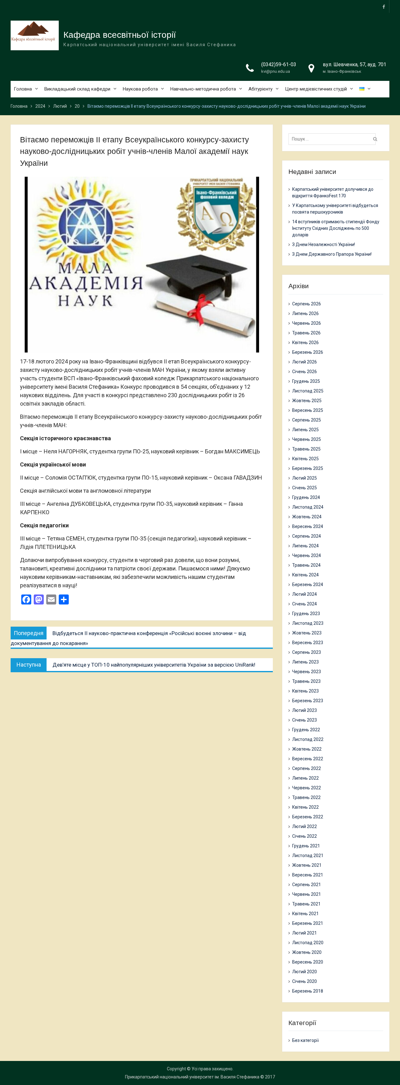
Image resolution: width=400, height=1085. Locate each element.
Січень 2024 (304, 603)
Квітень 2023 (305, 690)
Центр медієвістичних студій (316, 89)
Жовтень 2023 (307, 632)
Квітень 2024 (305, 574)
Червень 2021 (306, 894)
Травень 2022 (306, 797)
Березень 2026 (307, 352)
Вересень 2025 (307, 410)
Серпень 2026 (306, 303)
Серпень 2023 (306, 652)
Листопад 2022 (307, 739)
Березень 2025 (307, 468)
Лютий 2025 (304, 478)
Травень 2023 (306, 681)
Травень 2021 (306, 903)
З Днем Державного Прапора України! (332, 254)
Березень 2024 (307, 584)
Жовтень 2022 (307, 749)
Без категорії (305, 1040)
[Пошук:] (333, 138)
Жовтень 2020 (307, 952)
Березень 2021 (307, 923)
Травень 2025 (306, 448)
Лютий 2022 (304, 826)
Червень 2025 (306, 439)
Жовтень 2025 (307, 400)
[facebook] (384, 6)
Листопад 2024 (307, 507)
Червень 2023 (306, 671)
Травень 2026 (306, 332)
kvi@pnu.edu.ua (275, 71)
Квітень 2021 (305, 913)
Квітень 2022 (305, 807)
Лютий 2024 (304, 594)
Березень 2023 (307, 700)
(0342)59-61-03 (278, 64)
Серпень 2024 (306, 536)
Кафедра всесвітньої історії (119, 35)
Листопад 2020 (307, 942)
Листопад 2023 (307, 623)
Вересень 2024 (307, 526)
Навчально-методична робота (203, 89)
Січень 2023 (304, 720)
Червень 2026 (306, 323)
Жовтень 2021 (307, 865)
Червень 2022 (306, 787)
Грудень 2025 (306, 381)
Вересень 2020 (307, 961)
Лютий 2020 (304, 971)
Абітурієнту (260, 89)
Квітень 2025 (305, 458)
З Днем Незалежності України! (323, 244)
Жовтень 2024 (307, 516)
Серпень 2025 (306, 419)
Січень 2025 (304, 487)
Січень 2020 (304, 981)
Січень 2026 (304, 371)
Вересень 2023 (307, 642)
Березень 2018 (307, 991)
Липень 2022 (305, 778)
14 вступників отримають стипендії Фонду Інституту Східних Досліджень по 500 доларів (335, 228)
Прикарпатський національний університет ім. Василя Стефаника (192, 1076)
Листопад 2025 (307, 390)
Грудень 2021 (306, 845)
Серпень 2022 (306, 768)
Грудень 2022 (306, 729)
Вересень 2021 (307, 874)
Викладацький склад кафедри (77, 89)
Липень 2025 (305, 429)
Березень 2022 (307, 816)
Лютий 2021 (304, 932)
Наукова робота (140, 89)
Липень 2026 (305, 313)
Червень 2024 (306, 555)
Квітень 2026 (305, 342)
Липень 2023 (305, 661)
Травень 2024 (306, 565)
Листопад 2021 (307, 855)
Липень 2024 (305, 545)
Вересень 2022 (307, 758)
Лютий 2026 (304, 361)
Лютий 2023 (304, 710)
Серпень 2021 (306, 884)
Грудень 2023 (306, 613)
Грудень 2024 (306, 497)
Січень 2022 (304, 836)
